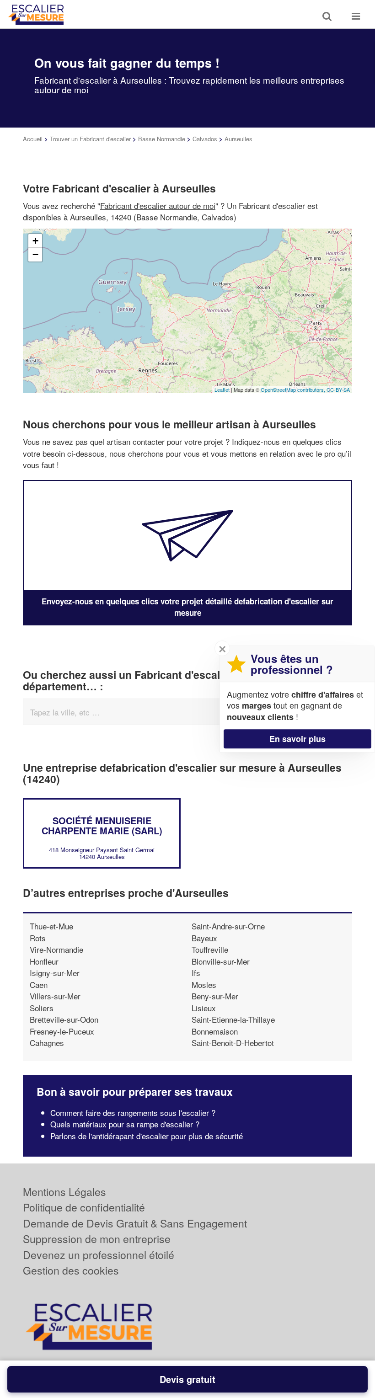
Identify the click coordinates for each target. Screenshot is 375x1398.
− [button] (35, 254)
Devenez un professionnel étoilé (98, 1254)
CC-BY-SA (338, 389)
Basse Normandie (161, 138)
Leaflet (222, 389)
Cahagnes (47, 1042)
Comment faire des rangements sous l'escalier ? (132, 1112)
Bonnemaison (215, 1031)
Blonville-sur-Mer (221, 961)
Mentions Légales (64, 1191)
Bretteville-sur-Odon (64, 1019)
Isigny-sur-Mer (55, 972)
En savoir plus (297, 739)
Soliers (42, 1008)
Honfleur (44, 961)
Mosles (204, 984)
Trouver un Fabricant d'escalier (90, 138)
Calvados (205, 138)
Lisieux (204, 1008)
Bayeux (204, 938)
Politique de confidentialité (84, 1207)
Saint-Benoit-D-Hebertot (233, 1042)
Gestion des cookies (71, 1270)
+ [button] (35, 240)
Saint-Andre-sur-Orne (228, 926)
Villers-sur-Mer (55, 996)
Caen (39, 984)
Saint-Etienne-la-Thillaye (233, 1019)
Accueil (33, 138)
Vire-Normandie (56, 949)
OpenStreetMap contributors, (294, 389)
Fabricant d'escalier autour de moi (157, 205)
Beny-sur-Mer (215, 996)
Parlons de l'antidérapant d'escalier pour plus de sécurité (146, 1136)
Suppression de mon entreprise (97, 1238)
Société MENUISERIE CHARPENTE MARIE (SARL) (102, 825)
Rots (38, 938)
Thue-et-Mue (51, 926)
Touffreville (210, 949)
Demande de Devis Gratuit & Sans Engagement (135, 1223)
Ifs (196, 972)
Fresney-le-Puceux (62, 1031)
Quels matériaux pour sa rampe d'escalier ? (124, 1124)
